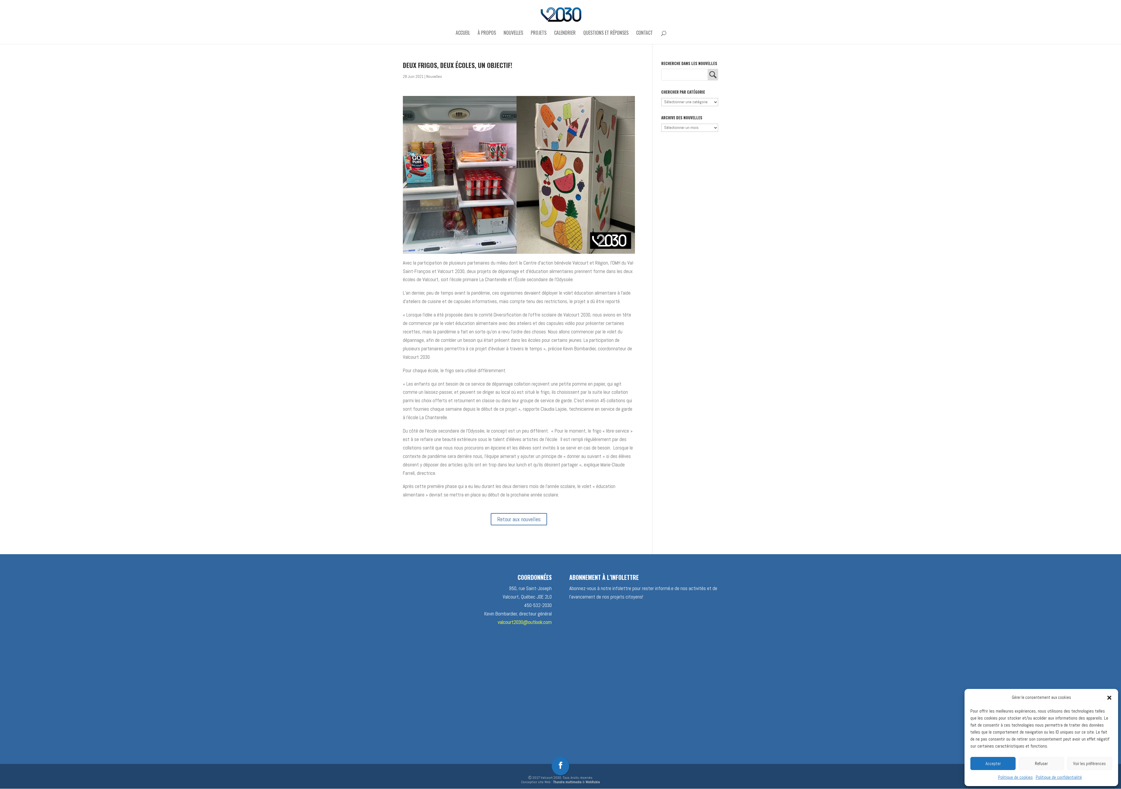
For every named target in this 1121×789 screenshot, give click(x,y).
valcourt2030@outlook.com (525, 622)
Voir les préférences (1089, 763)
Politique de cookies (1015, 777)
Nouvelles (513, 33)
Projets (538, 33)
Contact (644, 33)
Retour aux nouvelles (519, 519)
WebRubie (593, 782)
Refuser (1041, 763)
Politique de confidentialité (1059, 777)
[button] (1109, 698)
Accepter (993, 763)
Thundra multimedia (567, 782)
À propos (487, 33)
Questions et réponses (606, 33)
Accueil (463, 33)
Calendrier (565, 33)
